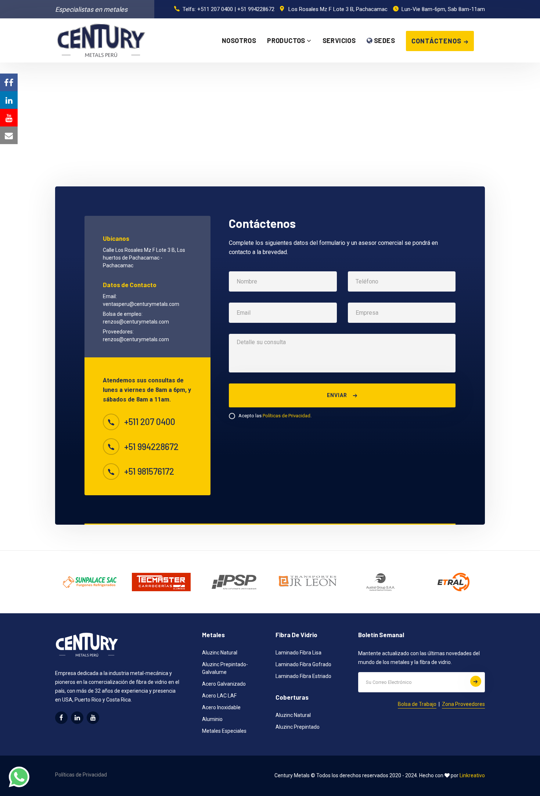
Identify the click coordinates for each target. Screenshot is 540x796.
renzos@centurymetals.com (136, 322)
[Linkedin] (9, 100)
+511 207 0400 (215, 9)
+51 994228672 (255, 9)
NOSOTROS (239, 40)
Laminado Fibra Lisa (298, 653)
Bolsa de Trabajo (417, 704)
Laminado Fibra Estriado (303, 676)
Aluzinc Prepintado (298, 727)
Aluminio (212, 719)
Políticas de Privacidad (286, 415)
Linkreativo (472, 775)
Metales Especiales (224, 731)
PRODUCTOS (287, 40)
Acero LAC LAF (219, 696)
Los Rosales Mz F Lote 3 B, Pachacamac (338, 9)
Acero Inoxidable (221, 707)
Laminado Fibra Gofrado (303, 664)
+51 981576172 (149, 471)
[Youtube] (9, 117)
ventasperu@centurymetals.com (141, 304)
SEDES (383, 40)
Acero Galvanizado (224, 684)
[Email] (9, 135)
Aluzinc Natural (219, 653)
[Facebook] (9, 82)
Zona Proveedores (463, 704)
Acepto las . (275, 415)
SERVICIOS (339, 40)
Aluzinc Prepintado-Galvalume (225, 668)
